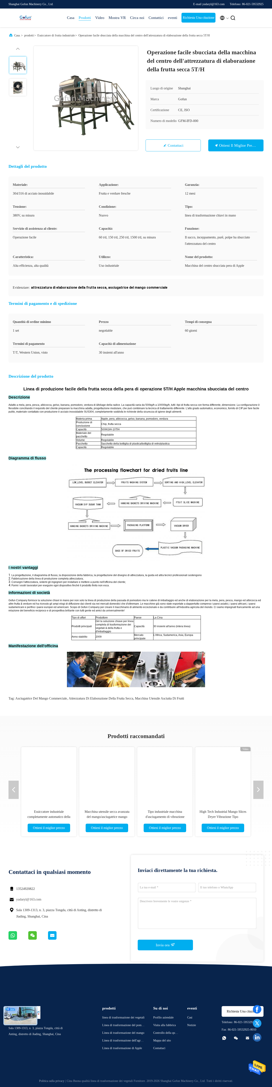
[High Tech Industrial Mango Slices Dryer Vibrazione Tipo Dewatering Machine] (222, 774)
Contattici (156, 18)
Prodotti (85, 18)
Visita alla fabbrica (164, 1025)
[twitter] (257, 1023)
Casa (70, 18)
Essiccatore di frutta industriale (56, 35)
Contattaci (175, 145)
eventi (172, 18)
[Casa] (25, 17)
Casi (189, 1017)
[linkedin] (257, 1037)
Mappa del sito (162, 1040)
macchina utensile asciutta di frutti (159, 698)
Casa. (17, 35)
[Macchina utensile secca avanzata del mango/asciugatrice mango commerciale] (106, 774)
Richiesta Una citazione (198, 17)
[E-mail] (57, 938)
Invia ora (163, 945)
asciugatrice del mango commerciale (41, 698)
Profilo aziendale (163, 1017)
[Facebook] (257, 1009)
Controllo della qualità (165, 1033)
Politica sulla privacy (51, 1081)
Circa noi (137, 18)
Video (99, 18)
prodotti (29, 35)
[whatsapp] (18, 938)
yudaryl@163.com (28, 899)
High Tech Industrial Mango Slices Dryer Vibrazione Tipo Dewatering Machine (223, 817)
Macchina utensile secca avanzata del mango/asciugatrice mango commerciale (107, 817)
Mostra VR (117, 18)
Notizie (191, 1025)
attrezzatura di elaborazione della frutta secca (101, 698)
